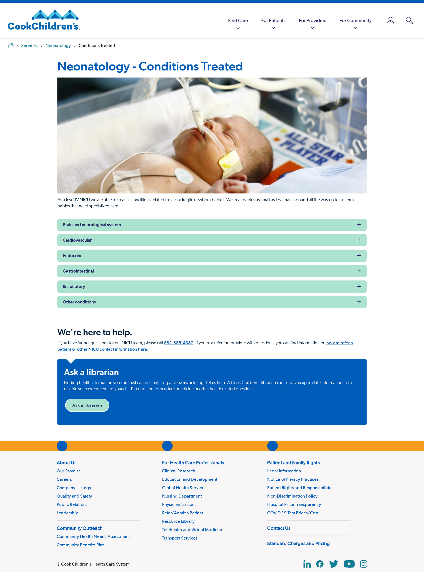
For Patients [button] (273, 20)
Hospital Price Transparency (294, 504)
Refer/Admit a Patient (182, 512)
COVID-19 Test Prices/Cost (292, 512)
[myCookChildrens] (390, 20)
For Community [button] (355, 20)
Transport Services (180, 538)
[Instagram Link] (363, 564)
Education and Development (190, 479)
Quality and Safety (74, 496)
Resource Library (178, 521)
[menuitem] (238, 20)
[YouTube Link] (349, 564)
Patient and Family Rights (293, 462)
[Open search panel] (409, 20)
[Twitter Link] (334, 564)
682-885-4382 (178, 342)
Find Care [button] (238, 20)
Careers (64, 479)
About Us (66, 462)
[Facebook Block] (320, 564)
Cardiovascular (77, 240)
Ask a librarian (87, 405)
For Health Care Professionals (193, 462)
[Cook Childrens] (41, 20)
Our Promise (69, 471)
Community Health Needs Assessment (93, 536)
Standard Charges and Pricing (298, 543)
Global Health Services (184, 487)
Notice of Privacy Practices (292, 479)
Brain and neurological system (92, 224)
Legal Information (284, 471)
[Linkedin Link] (307, 564)
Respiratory (74, 286)
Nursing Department (182, 496)
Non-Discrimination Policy (292, 496)
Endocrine (73, 255)
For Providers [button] (312, 20)
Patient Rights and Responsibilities (300, 487)
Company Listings (74, 487)
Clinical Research (178, 471)
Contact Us (278, 528)
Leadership (67, 512)
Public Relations (72, 504)
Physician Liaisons (179, 504)
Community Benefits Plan (81, 544)
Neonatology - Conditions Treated (150, 66)
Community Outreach (79, 528)
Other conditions (79, 302)
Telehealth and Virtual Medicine (192, 529)
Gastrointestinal (78, 271)
